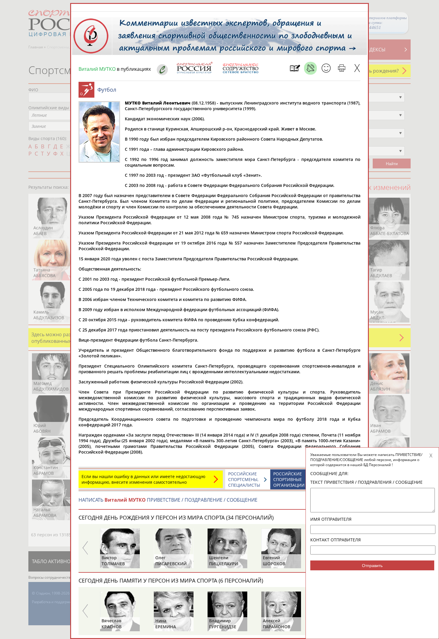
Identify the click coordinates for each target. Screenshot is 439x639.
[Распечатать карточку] (341, 68)
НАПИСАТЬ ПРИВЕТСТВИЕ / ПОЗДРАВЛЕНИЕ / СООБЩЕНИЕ (168, 500)
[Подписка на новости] (294, 68)
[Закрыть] (357, 68)
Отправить (372, 565)
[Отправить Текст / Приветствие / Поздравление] (326, 68)
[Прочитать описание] (310, 68)
